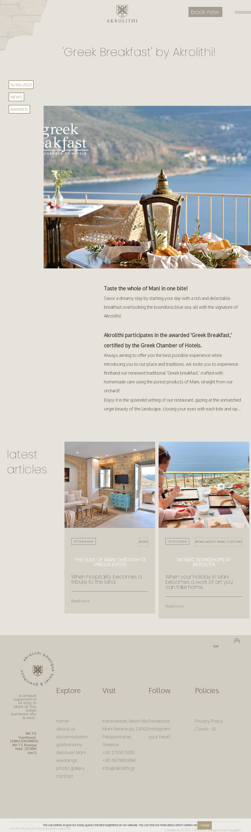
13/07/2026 (177, 541)
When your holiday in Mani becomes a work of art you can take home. (199, 582)
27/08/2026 (83, 541)
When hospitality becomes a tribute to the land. (106, 579)
